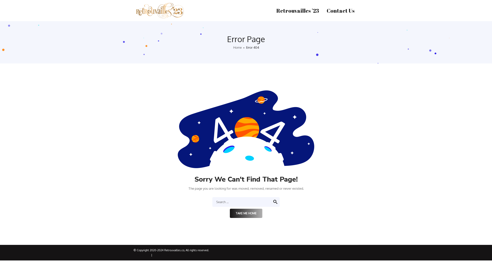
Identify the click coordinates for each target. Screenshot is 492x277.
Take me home (246, 213)
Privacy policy (142, 255)
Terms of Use (161, 255)
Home (237, 47)
